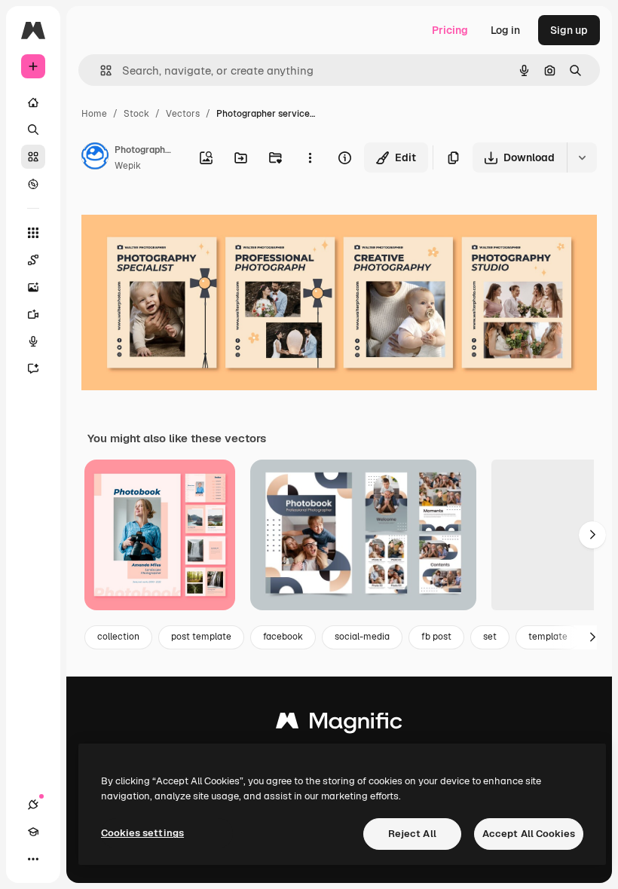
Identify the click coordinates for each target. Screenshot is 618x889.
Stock (136, 114)
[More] (33, 859)
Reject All (412, 833)
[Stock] (33, 157)
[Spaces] (33, 260)
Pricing (450, 30)
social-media (362, 637)
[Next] (592, 535)
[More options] (310, 157)
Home (94, 114)
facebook (283, 637)
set (490, 637)
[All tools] (33, 233)
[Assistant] (33, 368)
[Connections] (33, 805)
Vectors (183, 114)
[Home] (33, 102)
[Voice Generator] (33, 341)
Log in (505, 30)
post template (201, 637)
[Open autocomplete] (100, 70)
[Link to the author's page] (95, 158)
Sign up (569, 30)
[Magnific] (339, 724)
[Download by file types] (582, 157)
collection (118, 637)
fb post (436, 637)
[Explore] (33, 184)
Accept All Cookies (528, 833)
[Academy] (33, 832)
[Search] (33, 130)
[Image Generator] (33, 287)
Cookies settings (142, 832)
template (548, 637)
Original (178, 218)
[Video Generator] (33, 314)
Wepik (128, 166)
